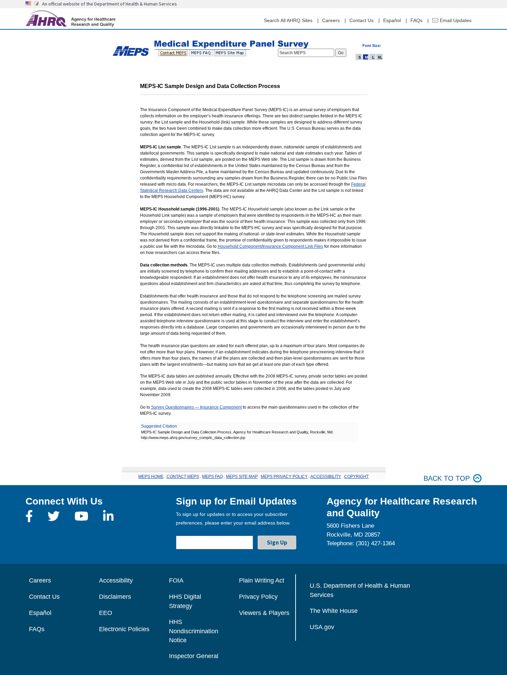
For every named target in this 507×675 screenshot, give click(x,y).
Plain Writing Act (261, 580)
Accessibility (116, 580)
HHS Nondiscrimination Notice (193, 631)
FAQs (416, 20)
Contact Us (361, 20)
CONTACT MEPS (183, 476)
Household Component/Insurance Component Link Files (270, 246)
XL (380, 57)
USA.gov (322, 627)
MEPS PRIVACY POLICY (284, 476)
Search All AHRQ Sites (288, 20)
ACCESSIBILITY (325, 476)
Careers (331, 20)
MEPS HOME (150, 476)
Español (392, 20)
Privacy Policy (258, 596)
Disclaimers (115, 596)
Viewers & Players (264, 612)
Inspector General (193, 656)
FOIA (176, 580)
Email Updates (454, 20)
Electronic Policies (124, 629)
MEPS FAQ (212, 476)
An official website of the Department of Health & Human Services (109, 4)
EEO (105, 612)
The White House (334, 610)
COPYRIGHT (356, 476)
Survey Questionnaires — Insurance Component (196, 407)
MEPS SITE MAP (242, 476)
